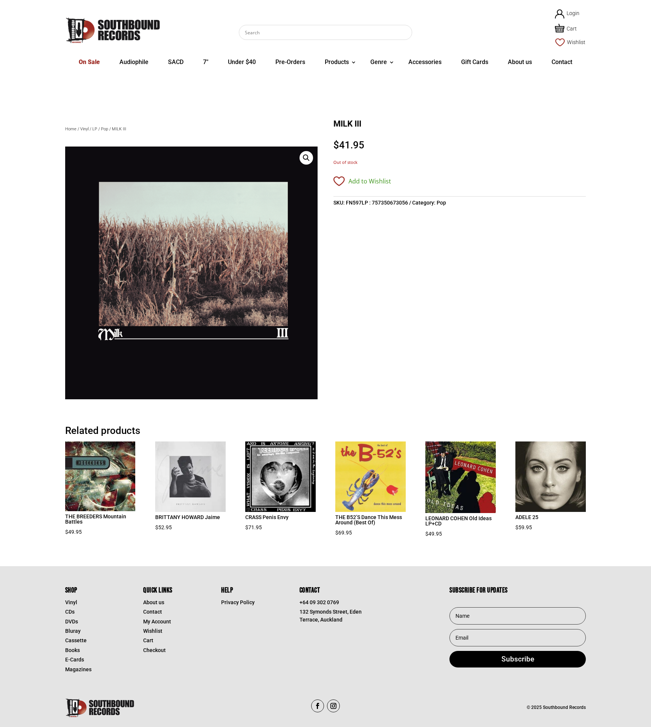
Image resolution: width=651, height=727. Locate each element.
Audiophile (133, 62)
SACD (175, 62)
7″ (205, 62)
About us (520, 62)
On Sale (89, 62)
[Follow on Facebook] (317, 706)
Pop (104, 129)
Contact (562, 62)
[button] (306, 158)
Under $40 (242, 62)
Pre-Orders (290, 62)
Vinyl (84, 129)
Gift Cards (474, 62)
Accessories (425, 62)
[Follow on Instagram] (333, 706)
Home (70, 129)
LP (94, 129)
